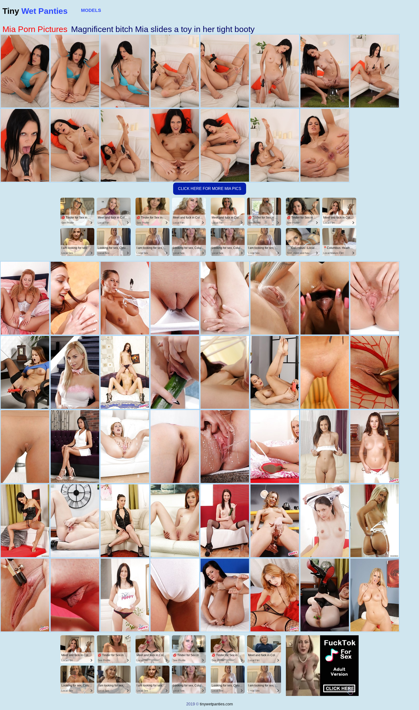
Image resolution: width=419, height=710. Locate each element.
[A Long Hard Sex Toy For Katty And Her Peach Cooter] (175, 595)
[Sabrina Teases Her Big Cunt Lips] (125, 446)
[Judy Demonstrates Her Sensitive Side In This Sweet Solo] (75, 595)
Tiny (35, 11)
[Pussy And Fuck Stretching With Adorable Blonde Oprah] (75, 372)
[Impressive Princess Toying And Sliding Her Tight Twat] (175, 446)
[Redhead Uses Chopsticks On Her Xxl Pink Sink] (175, 521)
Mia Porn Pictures (34, 29)
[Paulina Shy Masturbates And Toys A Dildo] (375, 372)
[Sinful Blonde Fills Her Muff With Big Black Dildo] (275, 298)
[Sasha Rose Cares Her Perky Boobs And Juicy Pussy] (175, 372)
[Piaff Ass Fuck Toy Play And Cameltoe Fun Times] (25, 595)
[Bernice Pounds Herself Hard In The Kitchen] (275, 521)
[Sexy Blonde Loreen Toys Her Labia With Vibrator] (25, 446)
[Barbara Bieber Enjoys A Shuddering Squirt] (25, 521)
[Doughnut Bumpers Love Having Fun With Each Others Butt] (125, 372)
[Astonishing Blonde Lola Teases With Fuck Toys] (375, 521)
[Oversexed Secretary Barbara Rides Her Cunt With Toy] (25, 372)
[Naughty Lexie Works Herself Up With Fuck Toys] (75, 521)
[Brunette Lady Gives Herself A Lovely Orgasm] (225, 521)
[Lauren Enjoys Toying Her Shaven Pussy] (225, 595)
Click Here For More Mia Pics (209, 189)
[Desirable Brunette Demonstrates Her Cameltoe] (325, 446)
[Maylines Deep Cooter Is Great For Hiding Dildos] (375, 298)
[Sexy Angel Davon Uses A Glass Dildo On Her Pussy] (75, 446)
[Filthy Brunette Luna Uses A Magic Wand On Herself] (225, 372)
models (91, 10)
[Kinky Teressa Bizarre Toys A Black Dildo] (125, 521)
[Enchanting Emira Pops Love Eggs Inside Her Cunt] (225, 298)
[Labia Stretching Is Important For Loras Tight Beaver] (125, 298)
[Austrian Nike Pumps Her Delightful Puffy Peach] (175, 298)
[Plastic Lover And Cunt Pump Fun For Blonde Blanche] (275, 446)
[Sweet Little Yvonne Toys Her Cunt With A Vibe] (325, 298)
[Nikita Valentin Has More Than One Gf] (375, 595)
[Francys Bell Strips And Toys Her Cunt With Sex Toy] (275, 372)
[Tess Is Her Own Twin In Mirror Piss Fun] (225, 446)
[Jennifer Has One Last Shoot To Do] (325, 521)
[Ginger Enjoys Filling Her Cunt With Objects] (325, 595)
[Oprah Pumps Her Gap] (25, 298)
